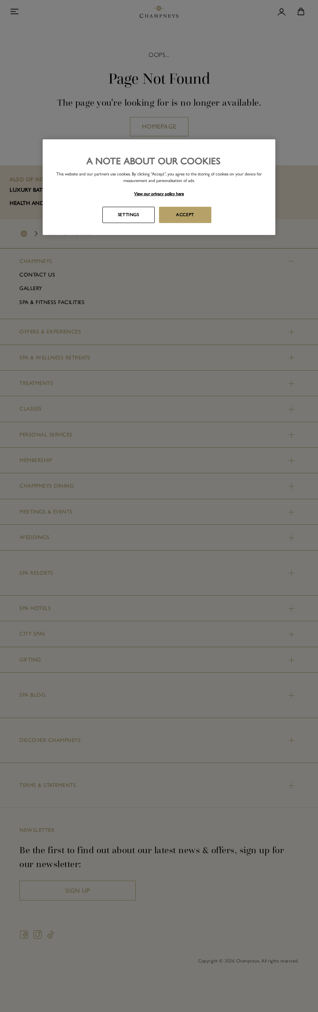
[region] (159, 187)
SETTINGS (128, 214)
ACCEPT (185, 214)
